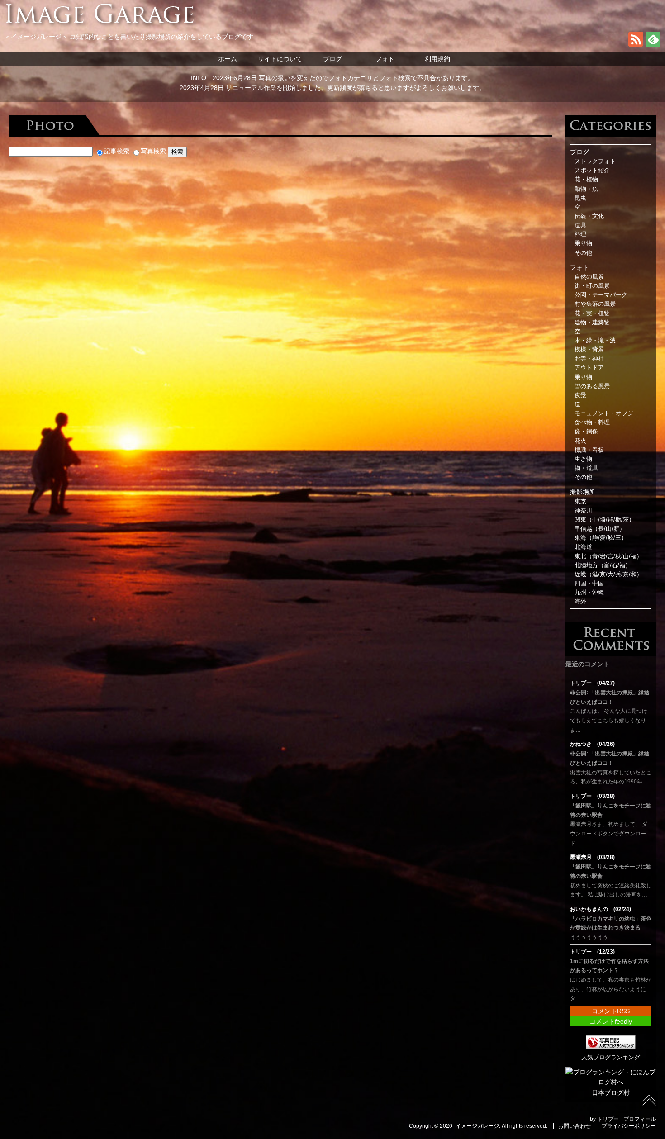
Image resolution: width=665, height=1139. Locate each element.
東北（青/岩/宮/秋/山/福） (608, 556)
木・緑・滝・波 (595, 340)
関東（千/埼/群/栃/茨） (605, 520)
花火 (580, 441)
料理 (580, 234)
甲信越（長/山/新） (600, 529)
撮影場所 (582, 491)
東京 (580, 501)
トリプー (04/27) (592, 683)
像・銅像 (586, 431)
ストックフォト (595, 161)
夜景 (580, 395)
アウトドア (589, 368)
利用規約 (437, 58)
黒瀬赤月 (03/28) (592, 857)
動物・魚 (586, 189)
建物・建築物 (592, 322)
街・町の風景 (592, 286)
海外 (580, 601)
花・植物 (586, 179)
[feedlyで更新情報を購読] (653, 44)
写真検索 (153, 151)
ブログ (332, 58)
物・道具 (586, 468)
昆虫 (580, 198)
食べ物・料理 (592, 422)
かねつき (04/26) (592, 744)
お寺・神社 (589, 359)
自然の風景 (589, 277)
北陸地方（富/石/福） (603, 565)
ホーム (227, 58)
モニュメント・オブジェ (607, 413)
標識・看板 (589, 450)
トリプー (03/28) (592, 796)
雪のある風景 (592, 386)
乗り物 (583, 243)
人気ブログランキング (610, 1057)
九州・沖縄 (589, 592)
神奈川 (583, 511)
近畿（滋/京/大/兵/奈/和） (608, 574)
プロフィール (639, 1119)
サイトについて (280, 58)
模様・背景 (589, 349)
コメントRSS (611, 1011)
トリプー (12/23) (592, 952)
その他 (583, 253)
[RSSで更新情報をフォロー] (635, 44)
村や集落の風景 (595, 304)
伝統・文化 (589, 216)
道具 (580, 225)
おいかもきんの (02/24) (600, 909)
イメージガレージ (477, 1126)
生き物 (583, 459)
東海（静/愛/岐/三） (601, 538)
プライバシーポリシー (629, 1126)
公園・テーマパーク (601, 295)
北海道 (583, 547)
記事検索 (116, 151)
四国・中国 (589, 583)
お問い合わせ (574, 1126)
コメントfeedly (610, 1021)
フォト (384, 58)
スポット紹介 (592, 170)
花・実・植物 (592, 313)
